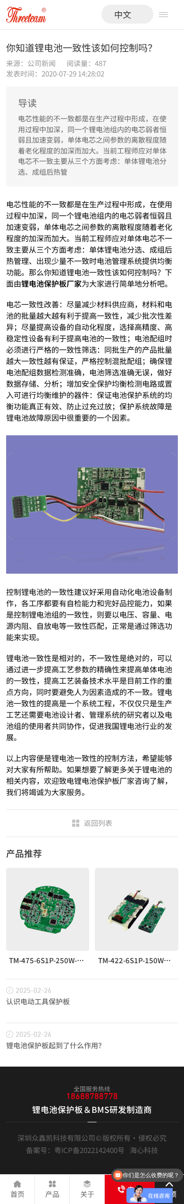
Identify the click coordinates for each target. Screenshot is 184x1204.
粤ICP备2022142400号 (89, 1150)
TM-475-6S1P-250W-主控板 (53, 960)
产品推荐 (24, 853)
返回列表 (98, 823)
